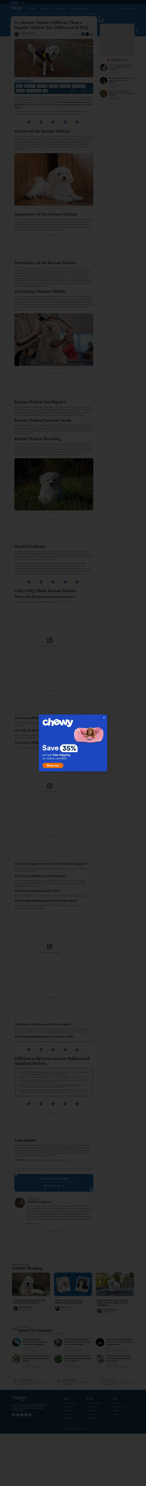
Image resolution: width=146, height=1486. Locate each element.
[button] (104, 718)
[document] (73, 743)
